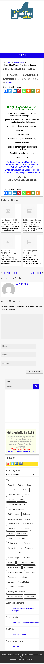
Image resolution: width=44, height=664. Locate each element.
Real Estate (30, 572)
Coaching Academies (16, 509)
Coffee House (13, 514)
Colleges (26, 514)
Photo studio (29, 567)
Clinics (21, 500)
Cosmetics (12, 529)
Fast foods (22, 538)
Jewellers (27, 558)
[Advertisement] (22, 38)
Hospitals (11, 553)
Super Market (23, 582)
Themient (30, 659)
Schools (9, 82)
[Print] (28, 91)
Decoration (25, 529)
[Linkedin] (15, 91)
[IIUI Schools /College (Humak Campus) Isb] (30, 217)
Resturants (12, 577)
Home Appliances (26, 548)
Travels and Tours (15, 596)
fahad (19, 79)
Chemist (11, 500)
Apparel (11, 485)
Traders (21, 587)
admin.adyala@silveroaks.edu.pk (25, 172)
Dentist (10, 533)
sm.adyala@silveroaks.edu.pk (25, 170)
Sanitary (24, 577)
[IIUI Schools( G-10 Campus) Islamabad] (8, 217)
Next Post (36, 273)
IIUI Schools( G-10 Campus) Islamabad (10, 221)
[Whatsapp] (24, 91)
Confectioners (13, 524)
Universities (30, 596)
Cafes (25, 490)
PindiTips (23, 284)
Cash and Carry (14, 495)
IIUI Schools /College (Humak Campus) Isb (32, 221)
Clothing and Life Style (16, 504)
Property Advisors (15, 572)
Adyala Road (19, 63)
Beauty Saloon (13, 490)
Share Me (16, 647)
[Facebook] (6, 91)
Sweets (11, 587)
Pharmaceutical (14, 567)
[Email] (33, 91)
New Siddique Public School (31, 252)
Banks (29, 485)
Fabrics (11, 538)
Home (9, 63)
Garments (12, 548)
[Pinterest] (19, 91)
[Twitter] (10, 91)
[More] (38, 91)
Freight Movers (13, 543)
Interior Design (13, 558)
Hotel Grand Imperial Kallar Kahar (25, 623)
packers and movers (26, 563)
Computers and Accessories (19, 519)
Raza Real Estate (19, 635)
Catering (27, 495)
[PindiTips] (22, 22)
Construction (28, 524)
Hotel (21, 553)
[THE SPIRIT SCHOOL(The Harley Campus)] (8, 248)
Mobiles (11, 563)
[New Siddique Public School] (30, 248)
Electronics (21, 533)
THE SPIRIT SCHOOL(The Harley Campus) (10, 253)
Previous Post (10, 273)
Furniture (27, 543)
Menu (23, 55)
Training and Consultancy (17, 592)
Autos (20, 485)
